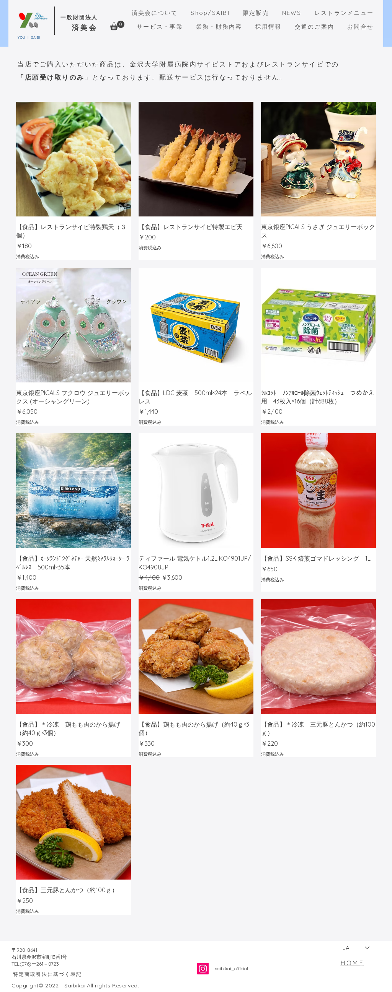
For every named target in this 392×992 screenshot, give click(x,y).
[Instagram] (203, 968)
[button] (117, 25)
